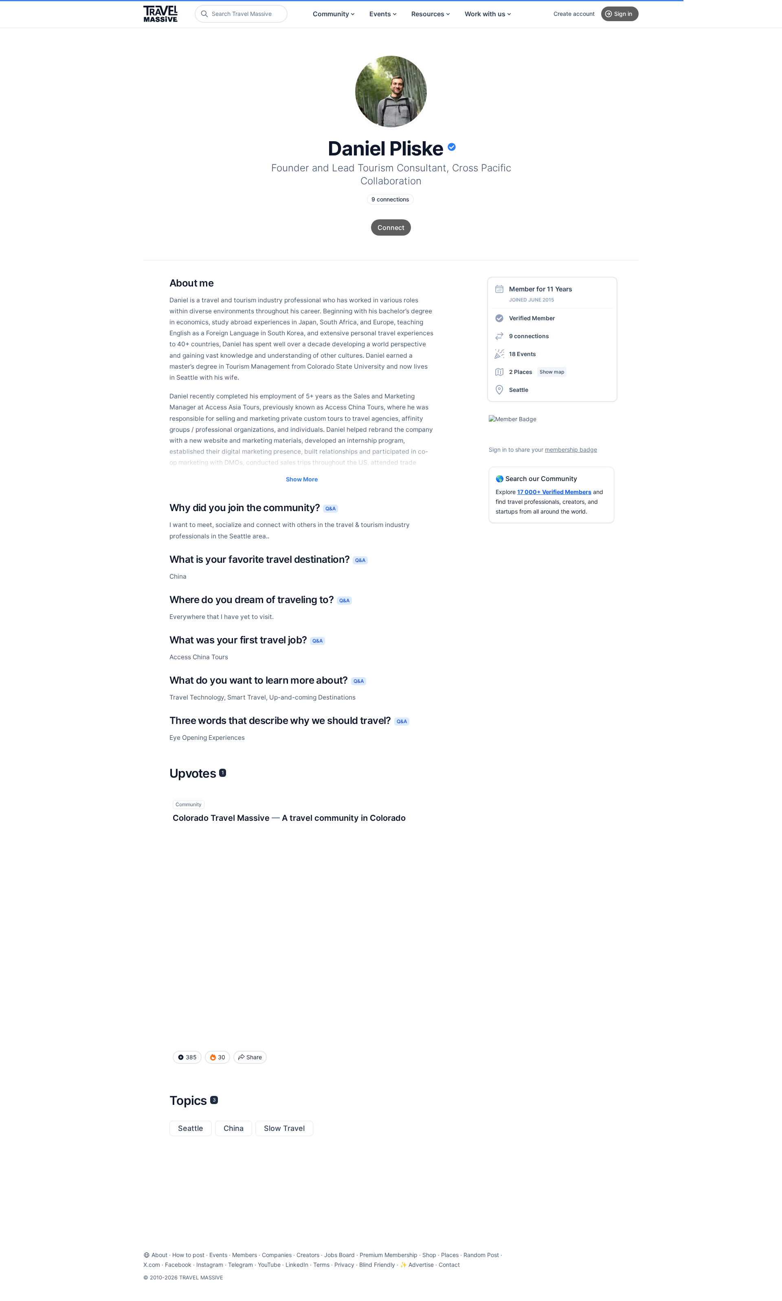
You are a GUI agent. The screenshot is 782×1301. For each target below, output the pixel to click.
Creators (308, 1254)
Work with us (485, 14)
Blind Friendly (377, 1264)
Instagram (209, 1264)
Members (244, 1254)
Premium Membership (388, 1254)
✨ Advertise (417, 1264)
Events (380, 14)
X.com (151, 1264)
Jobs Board (339, 1254)
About (159, 1254)
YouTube (269, 1264)
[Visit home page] (160, 14)
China (234, 1128)
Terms (321, 1264)
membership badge (571, 449)
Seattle (190, 1128)
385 (191, 1057)
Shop (429, 1254)
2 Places (536, 371)
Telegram (240, 1264)
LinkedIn (297, 1264)
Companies (277, 1254)
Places (450, 1254)
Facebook (178, 1264)
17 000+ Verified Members (554, 491)
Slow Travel (284, 1128)
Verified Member (532, 318)
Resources (427, 14)
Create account (574, 13)
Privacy (344, 1264)
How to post (188, 1254)
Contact (449, 1264)
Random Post (481, 1254)
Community (331, 14)
